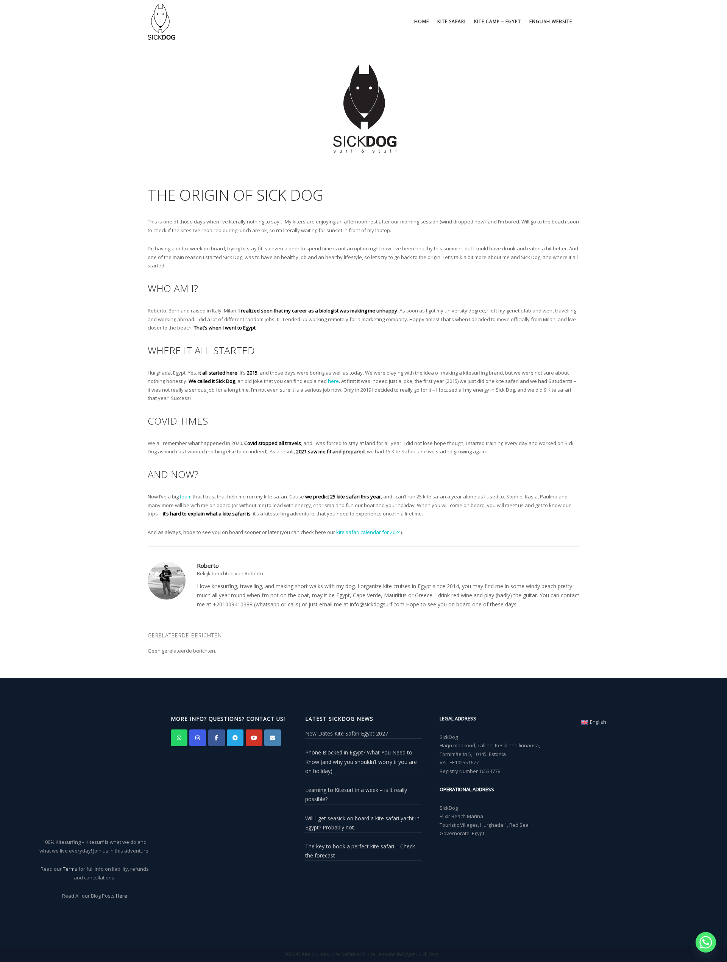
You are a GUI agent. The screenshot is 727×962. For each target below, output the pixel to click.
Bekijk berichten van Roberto (230, 573)
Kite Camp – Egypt (497, 21)
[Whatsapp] (706, 942)
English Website (550, 21)
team (186, 496)
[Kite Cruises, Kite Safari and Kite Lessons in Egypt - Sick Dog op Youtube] (254, 737)
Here (121, 895)
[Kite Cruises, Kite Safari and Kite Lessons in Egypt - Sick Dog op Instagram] (197, 737)
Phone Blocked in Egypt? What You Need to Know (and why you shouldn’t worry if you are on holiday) (361, 762)
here (333, 381)
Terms (70, 868)
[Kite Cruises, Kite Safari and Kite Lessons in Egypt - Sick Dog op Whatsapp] (179, 737)
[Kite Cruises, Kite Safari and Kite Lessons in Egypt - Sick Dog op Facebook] (216, 737)
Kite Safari (451, 21)
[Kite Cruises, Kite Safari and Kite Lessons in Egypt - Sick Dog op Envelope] (272, 737)
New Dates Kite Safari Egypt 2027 (346, 733)
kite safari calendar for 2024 (368, 532)
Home (421, 21)
